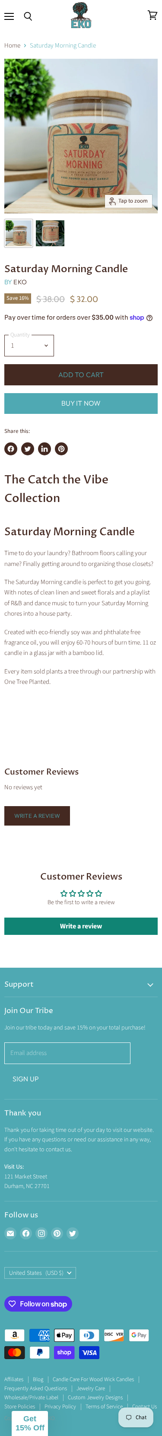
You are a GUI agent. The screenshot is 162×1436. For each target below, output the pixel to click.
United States (36, 1273)
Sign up (26, 1078)
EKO (19, 282)
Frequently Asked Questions (35, 1388)
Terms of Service (104, 1407)
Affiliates (13, 1379)
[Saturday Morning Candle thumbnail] (18, 233)
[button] (30, 1423)
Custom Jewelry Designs (95, 1397)
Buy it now (81, 403)
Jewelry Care (90, 1388)
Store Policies (19, 1407)
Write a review (37, 815)
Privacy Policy (60, 1407)
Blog (38, 1379)
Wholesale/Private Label (31, 1397)
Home (12, 45)
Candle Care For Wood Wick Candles (93, 1379)
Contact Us (144, 1407)
